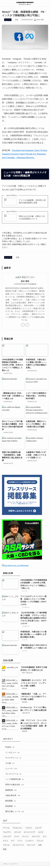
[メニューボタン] (3, 3)
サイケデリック (13, 758)
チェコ (5, 841)
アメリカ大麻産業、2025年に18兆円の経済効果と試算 (32, 201)
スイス (16, 836)
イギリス (28, 828)
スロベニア (36, 836)
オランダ (17, 832)
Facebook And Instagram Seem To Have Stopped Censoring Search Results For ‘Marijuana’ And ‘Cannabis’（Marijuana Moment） (24, 154)
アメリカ (6, 828)
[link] (23, 325)
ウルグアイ (7, 832)
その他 (10, 763)
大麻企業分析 (12, 795)
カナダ (40, 832)
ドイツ (19, 841)
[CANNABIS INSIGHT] (25, 3)
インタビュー (12, 752)
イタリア (38, 828)
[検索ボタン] (47, 3)
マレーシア (31, 845)
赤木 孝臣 (25, 281)
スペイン (25, 836)
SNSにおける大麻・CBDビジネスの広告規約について (32, 217)
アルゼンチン (17, 828)
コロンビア (7, 836)
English (9, 747)
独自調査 (10, 801)
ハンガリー (29, 841)
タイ (44, 836)
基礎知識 (11, 790)
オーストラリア (29, 832)
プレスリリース (13, 774)
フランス (40, 841)
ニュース (8, 19)
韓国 (4, 849)
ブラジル (6, 845)
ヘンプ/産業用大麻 (14, 779)
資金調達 (10, 806)
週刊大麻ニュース (14, 811)
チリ (12, 841)
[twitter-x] (27, 325)
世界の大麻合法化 (14, 785)
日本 (16, 19)
